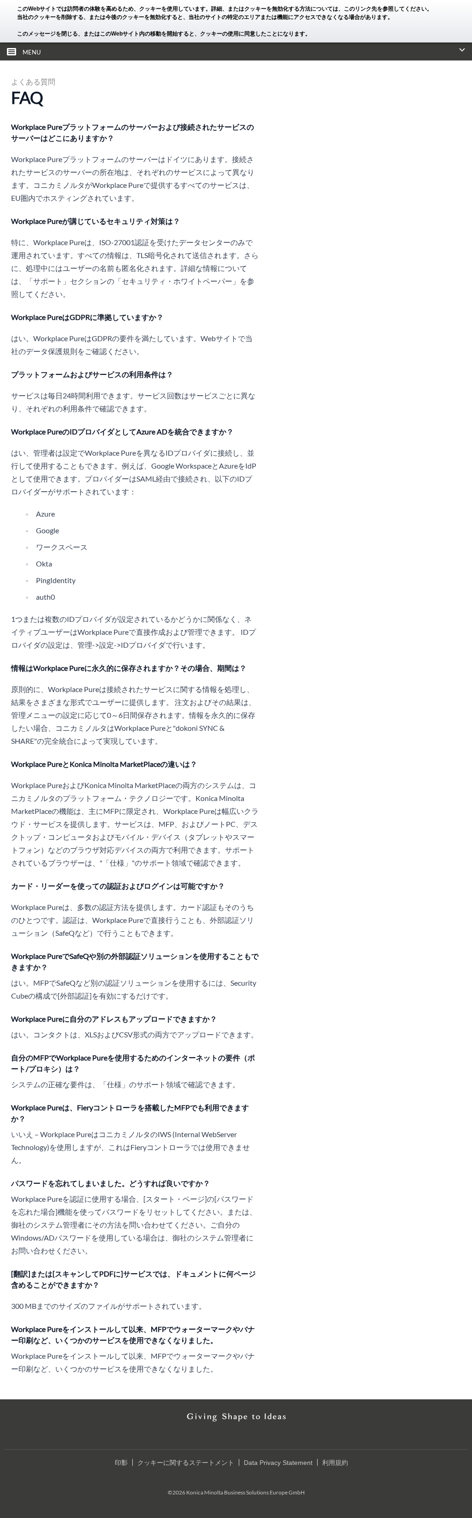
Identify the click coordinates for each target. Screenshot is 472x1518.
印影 (121, 1462)
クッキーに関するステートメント (185, 1462)
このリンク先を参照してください (385, 9)
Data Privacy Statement (278, 1462)
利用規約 (335, 1462)
